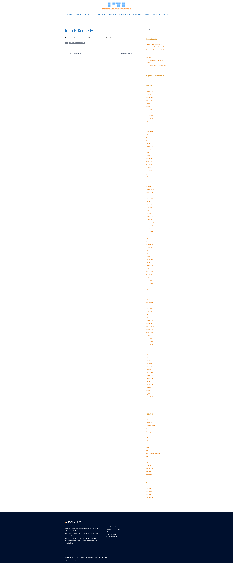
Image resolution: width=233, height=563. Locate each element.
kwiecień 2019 (149, 161)
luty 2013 (148, 277)
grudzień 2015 (149, 216)
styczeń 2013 (149, 281)
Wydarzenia (149, 474)
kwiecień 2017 (149, 198)
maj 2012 (148, 305)
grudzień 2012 (149, 284)
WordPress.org (149, 497)
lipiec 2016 (148, 201)
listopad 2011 (149, 323)
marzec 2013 (149, 274)
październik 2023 (150, 100)
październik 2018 (150, 177)
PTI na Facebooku (111, 534)
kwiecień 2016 (149, 204)
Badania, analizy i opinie (125, 14)
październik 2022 (150, 122)
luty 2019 (148, 168)
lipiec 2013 (148, 262)
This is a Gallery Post (77, 53)
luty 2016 (148, 210)
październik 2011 (150, 326)
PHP (66, 42)
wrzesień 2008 (149, 378)
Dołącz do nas (68, 14)
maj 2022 (148, 128)
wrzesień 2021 (149, 137)
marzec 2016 (149, 207)
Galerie (87, 14)
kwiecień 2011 (149, 332)
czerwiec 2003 (149, 406)
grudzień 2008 (149, 375)
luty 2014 (148, 250)
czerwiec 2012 (149, 302)
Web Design (73, 42)
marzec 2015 (149, 235)
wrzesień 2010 (149, 348)
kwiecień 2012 (149, 308)
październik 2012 (150, 290)
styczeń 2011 (149, 339)
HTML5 (148, 444)
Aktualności (78, 14)
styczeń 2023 (149, 116)
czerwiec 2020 (149, 146)
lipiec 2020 (148, 143)
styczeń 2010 (149, 357)
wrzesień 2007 (149, 384)
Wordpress (81, 42)
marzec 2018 (149, 183)
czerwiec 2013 (149, 265)
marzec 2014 (149, 247)
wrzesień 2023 (149, 103)
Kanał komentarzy (150, 494)
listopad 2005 (149, 397)
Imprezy (148, 447)
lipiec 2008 (148, 381)
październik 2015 (150, 223)
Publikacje (148, 465)
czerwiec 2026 (149, 91)
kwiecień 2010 (149, 351)
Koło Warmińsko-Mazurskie (153, 453)
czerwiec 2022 (149, 125)
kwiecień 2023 (149, 110)
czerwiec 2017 (149, 192)
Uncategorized (149, 468)
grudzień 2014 (149, 241)
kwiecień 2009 (149, 366)
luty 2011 (148, 336)
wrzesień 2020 (149, 140)
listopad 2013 (149, 259)
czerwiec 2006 (149, 390)
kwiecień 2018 (149, 180)
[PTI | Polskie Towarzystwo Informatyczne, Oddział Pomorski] (116, 6)
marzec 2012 (149, 311)
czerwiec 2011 (149, 329)
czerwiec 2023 (149, 106)
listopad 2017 (149, 186)
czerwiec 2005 (149, 400)
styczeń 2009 (149, 372)
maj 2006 (148, 394)
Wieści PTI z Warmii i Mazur (98, 14)
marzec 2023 (149, 113)
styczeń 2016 (149, 213)
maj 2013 (148, 268)
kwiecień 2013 (149, 271)
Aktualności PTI (73, 522)
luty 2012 (148, 314)
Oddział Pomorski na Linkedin (114, 527)
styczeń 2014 (149, 253)
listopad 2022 (149, 119)
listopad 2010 (149, 345)
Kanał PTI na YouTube (112, 536)
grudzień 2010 (149, 342)
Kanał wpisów (149, 491)
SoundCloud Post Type (126, 53)
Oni (147, 456)
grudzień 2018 (149, 174)
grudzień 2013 (149, 256)
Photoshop (148, 459)
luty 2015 (148, 238)
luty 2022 (148, 134)
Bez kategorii (149, 432)
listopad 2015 (149, 219)
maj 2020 (148, 149)
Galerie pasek (149, 441)
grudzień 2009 (149, 360)
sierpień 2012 (149, 296)
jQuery (147, 450)
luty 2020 (148, 152)
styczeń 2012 (149, 317)
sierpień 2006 (149, 387)
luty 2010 (148, 354)
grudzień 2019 (149, 155)
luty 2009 (148, 369)
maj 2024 (148, 94)
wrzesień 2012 (149, 293)
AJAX (147, 419)
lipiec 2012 (148, 299)
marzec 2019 (149, 164)
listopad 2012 (149, 287)
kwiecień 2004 (149, 403)
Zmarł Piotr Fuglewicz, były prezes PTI (75, 526)
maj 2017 (148, 195)
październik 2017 (150, 189)
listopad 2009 (149, 363)
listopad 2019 (149, 158)
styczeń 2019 (149, 171)
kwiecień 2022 (149, 131)
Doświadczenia (137, 14)
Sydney (76, 560)
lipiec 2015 (148, 229)
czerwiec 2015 (149, 232)
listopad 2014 (149, 244)
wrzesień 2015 (149, 226)
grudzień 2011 (149, 320)
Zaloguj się (148, 488)
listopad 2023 (149, 97)
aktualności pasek (150, 425)
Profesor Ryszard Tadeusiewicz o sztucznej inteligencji (80, 538)
